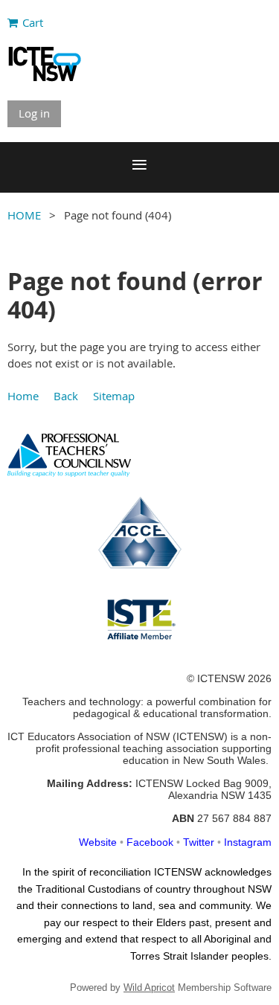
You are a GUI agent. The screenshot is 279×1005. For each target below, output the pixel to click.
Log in (34, 113)
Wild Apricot (149, 987)
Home (23, 395)
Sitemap (114, 395)
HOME (24, 215)
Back (66, 395)
